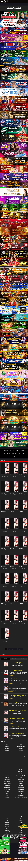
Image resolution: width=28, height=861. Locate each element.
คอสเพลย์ (7, 824)
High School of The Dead (21, 775)
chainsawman (7, 756)
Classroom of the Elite (7, 758)
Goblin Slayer (21, 771)
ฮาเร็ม (23, 453)
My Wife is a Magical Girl (18, 733)
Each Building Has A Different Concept (17, 695)
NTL (17, 712)
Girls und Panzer (7, 771)
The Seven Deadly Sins (21, 811)
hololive (7, 777)
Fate (21, 765)
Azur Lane (21, 750)
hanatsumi (7, 775)
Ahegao (7, 746)
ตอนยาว (7, 830)
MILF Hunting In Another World (17, 702)
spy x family (7, 807)
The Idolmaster (7, 811)
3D (7, 744)
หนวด (14, 737)
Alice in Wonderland (21, 746)
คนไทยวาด (21, 820)
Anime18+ (12, 450)
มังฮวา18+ (22, 450)
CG (15, 453)
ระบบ (12, 690)
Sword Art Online (7, 809)
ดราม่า (16, 664)
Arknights (7, 750)
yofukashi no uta (7, 814)
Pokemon (21, 799)
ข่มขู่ (7, 818)
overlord (7, 799)
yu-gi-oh (21, 814)
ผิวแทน (20, 720)
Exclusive (6, 450)
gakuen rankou (7, 769)
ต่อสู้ (21, 830)
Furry (21, 767)
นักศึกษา (20, 672)
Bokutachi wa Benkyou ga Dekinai (8, 754)
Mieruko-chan (21, 787)
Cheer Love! (18, 662)
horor (21, 777)
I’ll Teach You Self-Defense (17, 687)
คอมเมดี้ (21, 822)
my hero (7, 791)
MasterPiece (7, 787)
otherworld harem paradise (21, 797)
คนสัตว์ (7, 820)
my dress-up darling (21, 789)
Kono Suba (21, 783)
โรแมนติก (21, 665)
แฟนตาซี (17, 673)
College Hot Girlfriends (17, 726)
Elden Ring (7, 762)
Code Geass (21, 758)
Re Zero (7, 803)
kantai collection (7, 783)
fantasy (7, 765)
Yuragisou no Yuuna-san (7, 816)
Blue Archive (21, 752)
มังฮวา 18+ (21, 680)
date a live (21, 760)
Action (21, 744)
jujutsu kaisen (7, 781)
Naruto (7, 793)
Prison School (21, 801)
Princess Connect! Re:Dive (7, 801)
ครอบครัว (7, 822)
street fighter (21, 807)
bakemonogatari (7, 752)
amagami (7, 748)
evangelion (21, 762)
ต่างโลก (19, 703)
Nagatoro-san (21, 791)
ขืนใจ (21, 818)
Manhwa (21, 785)
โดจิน (17, 450)
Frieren (7, 767)
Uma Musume (21, 812)
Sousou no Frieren (21, 805)
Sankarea (21, 803)
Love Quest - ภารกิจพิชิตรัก (17, 678)
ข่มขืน (19, 712)
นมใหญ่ (19, 664)
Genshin (21, 769)
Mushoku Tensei (7, 789)
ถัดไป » (20, 649)
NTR (12, 453)
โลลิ (14, 456)
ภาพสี (19, 453)
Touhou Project (7, 812)
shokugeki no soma (7, 805)
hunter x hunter (7, 779)
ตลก (16, 697)
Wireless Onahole (18, 670)
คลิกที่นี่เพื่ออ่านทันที (14, 8)
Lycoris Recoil (7, 785)
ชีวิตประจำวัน (7, 826)
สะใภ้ (14, 721)
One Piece (7, 797)
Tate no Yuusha (21, 809)
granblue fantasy (21, 773)
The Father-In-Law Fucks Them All (17, 718)
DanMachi (7, 760)
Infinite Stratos (21, 779)
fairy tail (21, 764)
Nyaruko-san (21, 795)
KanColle (21, 781)
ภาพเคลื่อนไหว (7, 453)
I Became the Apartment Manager (17, 710)
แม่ (23, 705)
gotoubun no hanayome (7, 773)
